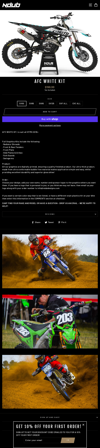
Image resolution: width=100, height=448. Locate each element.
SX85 (41, 103)
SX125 (51, 103)
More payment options (50, 125)
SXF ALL (63, 103)
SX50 (21, 103)
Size (50, 99)
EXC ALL (77, 103)
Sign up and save (50, 417)
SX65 (31, 103)
